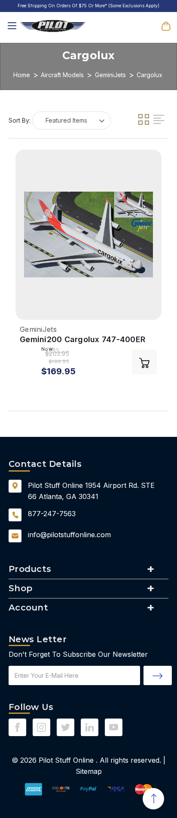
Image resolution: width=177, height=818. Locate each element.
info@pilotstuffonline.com (69, 534)
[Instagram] (41, 727)
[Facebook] (17, 727)
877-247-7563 (52, 513)
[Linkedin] (89, 727)
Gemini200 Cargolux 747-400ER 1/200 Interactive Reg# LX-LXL (82, 340)
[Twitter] (65, 727)
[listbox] (71, 120)
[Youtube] (113, 727)
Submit (157, 675)
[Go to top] (153, 798)
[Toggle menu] (12, 26)
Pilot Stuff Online (66, 760)
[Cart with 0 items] (166, 25)
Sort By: (20, 120)
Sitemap (89, 771)
